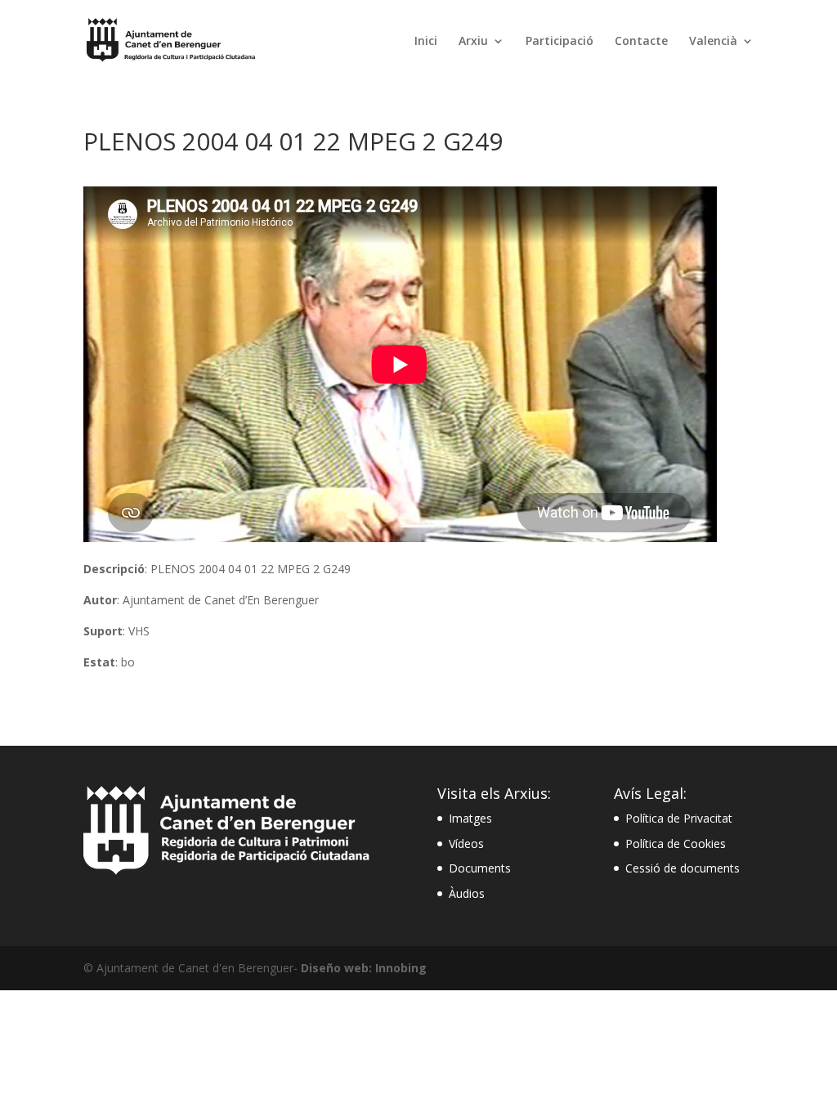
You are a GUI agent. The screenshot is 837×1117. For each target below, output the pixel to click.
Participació (559, 41)
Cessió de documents (682, 868)
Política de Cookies (675, 843)
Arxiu (473, 41)
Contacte (641, 41)
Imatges (470, 818)
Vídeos (466, 843)
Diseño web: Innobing (364, 968)
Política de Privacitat (678, 818)
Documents (480, 868)
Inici (425, 41)
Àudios (467, 893)
